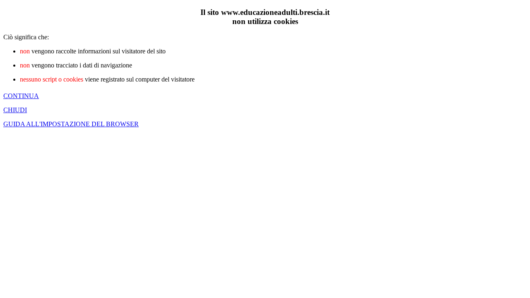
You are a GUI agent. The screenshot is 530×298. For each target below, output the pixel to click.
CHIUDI (15, 109)
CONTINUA (21, 95)
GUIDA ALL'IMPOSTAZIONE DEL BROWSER (71, 123)
